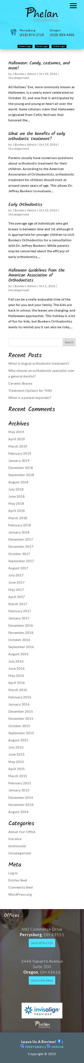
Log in (13, 873)
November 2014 (20, 804)
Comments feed (20, 887)
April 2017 (16, 597)
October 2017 (19, 554)
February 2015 (19, 783)
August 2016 (18, 654)
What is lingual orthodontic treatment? (38, 363)
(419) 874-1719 (42, 943)
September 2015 (21, 733)
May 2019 (16, 432)
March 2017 (17, 604)
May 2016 (16, 675)
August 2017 (18, 568)
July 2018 (15, 489)
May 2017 (16, 589)
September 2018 (21, 475)
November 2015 (20, 718)
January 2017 (19, 618)
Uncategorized (18, 77)
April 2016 (16, 683)
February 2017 (19, 611)
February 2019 (19, 453)
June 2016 (16, 668)
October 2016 (19, 640)
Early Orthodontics (25, 204)
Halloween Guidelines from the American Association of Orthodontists (36, 275)
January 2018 (19, 532)
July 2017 (15, 575)
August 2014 (18, 812)
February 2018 (19, 525)
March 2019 (17, 446)
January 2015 (19, 790)
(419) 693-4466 (42, 980)
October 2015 (19, 726)
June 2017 (16, 582)
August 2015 (18, 740)
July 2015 (15, 747)
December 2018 (20, 468)
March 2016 (17, 690)
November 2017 (20, 546)
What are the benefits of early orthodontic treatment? (36, 136)
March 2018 (17, 518)
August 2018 (18, 482)
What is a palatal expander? (29, 397)
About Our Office (21, 832)
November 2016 (20, 632)
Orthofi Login (59, 46)
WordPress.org (20, 894)
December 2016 (20, 625)
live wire (14, 839)
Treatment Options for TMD (30, 390)
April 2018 (16, 510)
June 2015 (16, 754)
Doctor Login (42, 46)
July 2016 (15, 661)
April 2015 (16, 769)
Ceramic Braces (20, 383)
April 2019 (16, 439)
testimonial (17, 846)
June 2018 (16, 496)
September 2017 (21, 561)
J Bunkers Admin (24, 74)
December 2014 (20, 797)
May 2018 (16, 503)
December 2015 (20, 711)
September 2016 (21, 647)
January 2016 (19, 704)
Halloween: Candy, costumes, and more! (39, 65)
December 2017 (20, 539)
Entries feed (17, 880)
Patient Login (25, 46)
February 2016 (19, 697)
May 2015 (16, 762)
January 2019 (19, 460)
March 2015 (17, 776)
